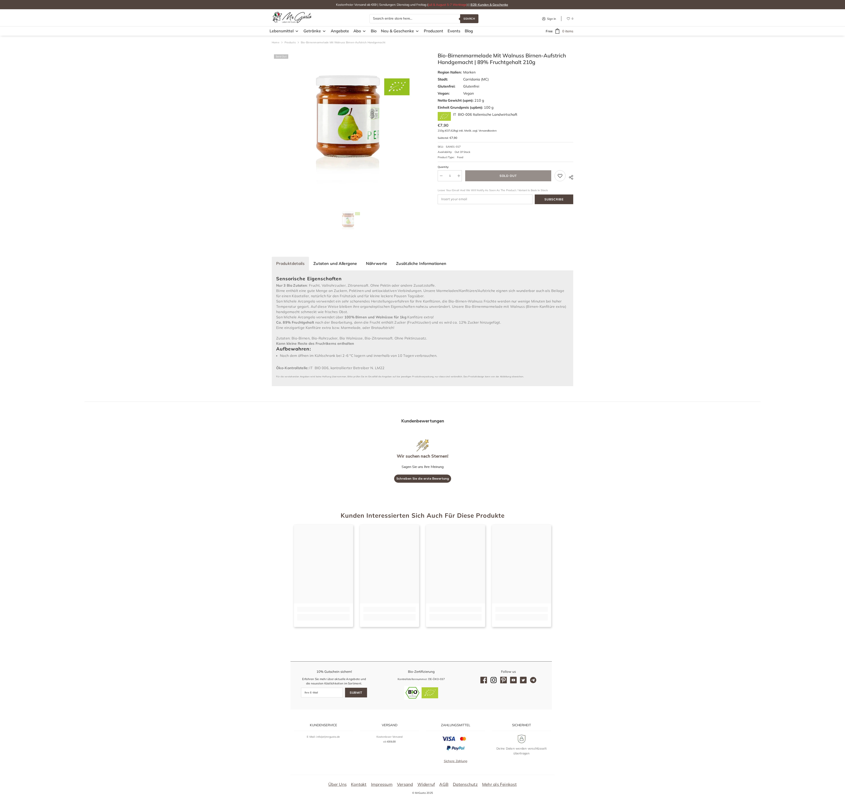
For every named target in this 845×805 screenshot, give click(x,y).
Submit (356, 693)
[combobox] (415, 18)
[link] (323, 609)
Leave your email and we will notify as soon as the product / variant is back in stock (493, 190)
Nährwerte (376, 263)
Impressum (382, 784)
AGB (443, 784)
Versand (405, 784)
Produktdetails (290, 263)
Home (275, 42)
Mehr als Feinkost (499, 784)
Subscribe (553, 199)
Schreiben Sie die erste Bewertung (422, 479)
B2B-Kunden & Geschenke (489, 5)
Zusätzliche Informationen (421, 263)
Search (469, 18)
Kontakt (359, 784)
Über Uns (337, 784)
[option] (348, 124)
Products (290, 42)
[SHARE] (569, 176)
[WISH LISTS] (568, 18)
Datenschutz (465, 784)
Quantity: (443, 167)
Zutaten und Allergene (335, 263)
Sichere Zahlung (455, 761)
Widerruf (426, 784)
